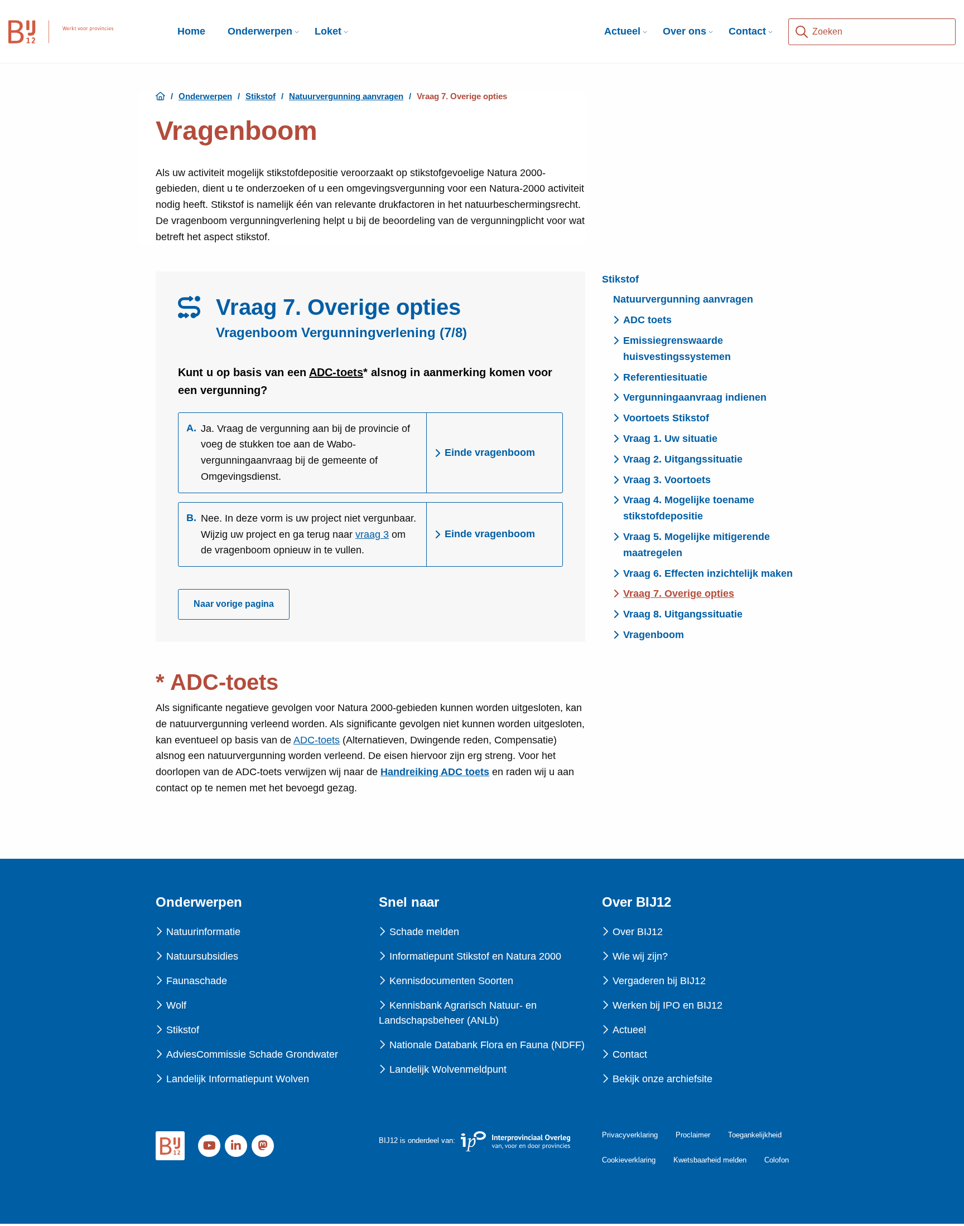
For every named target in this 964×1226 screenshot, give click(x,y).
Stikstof (620, 279)
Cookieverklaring (628, 1160)
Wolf (176, 1005)
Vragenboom (653, 634)
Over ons (684, 31)
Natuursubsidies (202, 956)
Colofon (776, 1160)
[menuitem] (259, 31)
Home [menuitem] (191, 31)
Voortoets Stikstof (666, 418)
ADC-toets (336, 372)
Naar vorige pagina (234, 604)
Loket (328, 31)
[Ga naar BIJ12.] (160, 96)
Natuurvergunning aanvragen (683, 299)
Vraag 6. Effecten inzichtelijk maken (708, 573)
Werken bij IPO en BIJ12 (667, 1005)
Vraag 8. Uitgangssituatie (683, 614)
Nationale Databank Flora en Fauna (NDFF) (487, 1044)
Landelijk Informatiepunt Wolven (237, 1078)
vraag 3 (372, 534)
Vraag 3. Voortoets (667, 479)
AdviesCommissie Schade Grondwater (252, 1054)
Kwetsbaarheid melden (709, 1160)
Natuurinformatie (203, 931)
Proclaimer (693, 1135)
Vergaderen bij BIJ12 (659, 980)
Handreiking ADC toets (434, 771)
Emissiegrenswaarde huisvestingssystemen (677, 348)
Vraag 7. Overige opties (678, 593)
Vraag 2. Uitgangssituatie (683, 459)
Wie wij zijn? (640, 956)
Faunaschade (196, 980)
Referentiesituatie (665, 377)
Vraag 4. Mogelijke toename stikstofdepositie (688, 508)
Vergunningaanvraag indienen (695, 397)
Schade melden (424, 931)
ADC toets (647, 319)
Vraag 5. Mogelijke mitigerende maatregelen (696, 544)
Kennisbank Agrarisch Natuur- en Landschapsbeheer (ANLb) (458, 1013)
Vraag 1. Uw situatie (670, 438)
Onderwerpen (260, 31)
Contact (747, 31)
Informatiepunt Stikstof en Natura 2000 (475, 956)
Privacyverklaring (630, 1135)
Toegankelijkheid (755, 1135)
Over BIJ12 (638, 931)
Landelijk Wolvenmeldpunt (448, 1069)
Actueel (622, 31)
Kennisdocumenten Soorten (451, 980)
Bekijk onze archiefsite (662, 1078)
